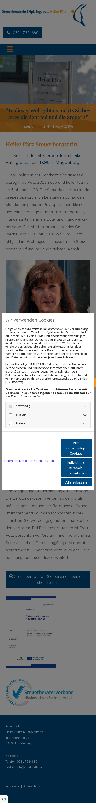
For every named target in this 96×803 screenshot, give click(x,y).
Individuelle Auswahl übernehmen (76, 467)
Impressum (46, 460)
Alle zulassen (76, 482)
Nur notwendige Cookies (76, 448)
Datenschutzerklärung (19, 460)
